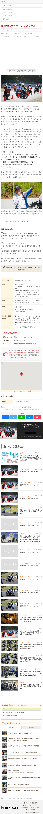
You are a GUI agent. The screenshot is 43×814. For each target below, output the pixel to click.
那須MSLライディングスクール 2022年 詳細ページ (23, 268)
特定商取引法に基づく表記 (31, 807)
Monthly (31, 727)
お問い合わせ (32, 809)
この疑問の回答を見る (11, 715)
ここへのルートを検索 (25, 391)
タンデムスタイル (7, 9)
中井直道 (23, 33)
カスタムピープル (7, 12)
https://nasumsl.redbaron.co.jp (25, 344)
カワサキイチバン (7, 15)
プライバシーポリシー (31, 805)
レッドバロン (15, 33)
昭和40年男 (6, 19)
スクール (6, 33)
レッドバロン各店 (9, 243)
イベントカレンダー (7, 30)
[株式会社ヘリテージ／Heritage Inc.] (9, 807)
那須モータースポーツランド (31, 36)
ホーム (2, 798)
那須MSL (30, 33)
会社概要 (34, 803)
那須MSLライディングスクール (12, 36)
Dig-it (27, 803)
